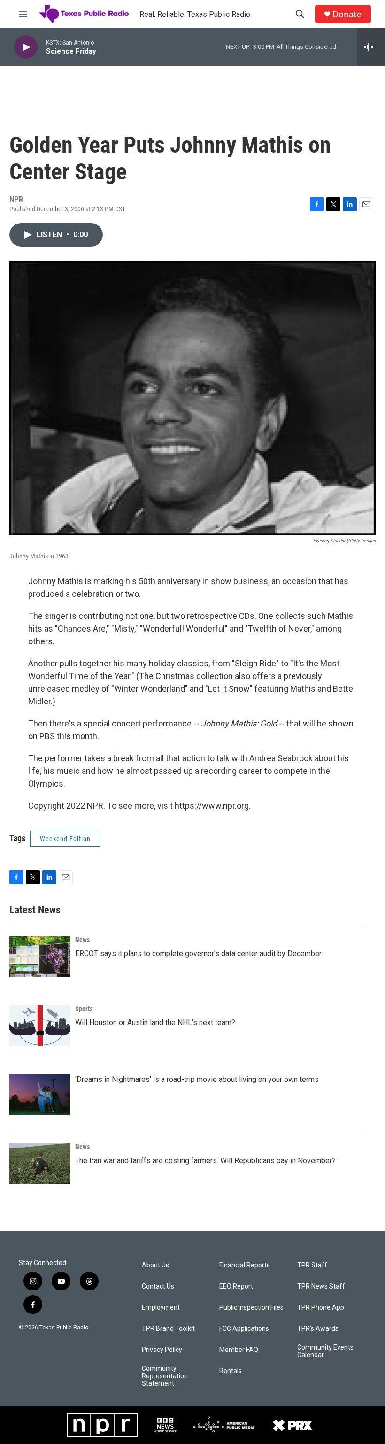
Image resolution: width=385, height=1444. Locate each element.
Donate (347, 14)
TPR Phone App (320, 1307)
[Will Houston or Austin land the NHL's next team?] (39, 1025)
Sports (83, 1008)
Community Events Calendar (325, 1351)
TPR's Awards (318, 1328)
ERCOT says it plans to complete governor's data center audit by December (198, 953)
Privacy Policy (162, 1349)
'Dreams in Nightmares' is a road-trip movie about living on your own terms (197, 1079)
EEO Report (236, 1286)
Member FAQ (238, 1349)
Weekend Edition (65, 838)
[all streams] (371, 47)
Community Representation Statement (165, 1376)
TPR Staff (312, 1265)
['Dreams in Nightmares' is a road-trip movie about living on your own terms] (39, 1094)
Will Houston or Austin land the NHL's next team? (155, 1022)
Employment (161, 1307)
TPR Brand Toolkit (168, 1328)
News (82, 939)
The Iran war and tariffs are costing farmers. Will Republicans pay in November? (205, 1160)
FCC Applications (244, 1328)
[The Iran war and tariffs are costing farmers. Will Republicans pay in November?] (39, 1163)
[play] (25, 47)
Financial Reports (244, 1265)
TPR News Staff (321, 1286)
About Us (155, 1265)
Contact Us (158, 1286)
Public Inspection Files (251, 1307)
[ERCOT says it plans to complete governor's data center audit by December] (39, 956)
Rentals (230, 1371)
